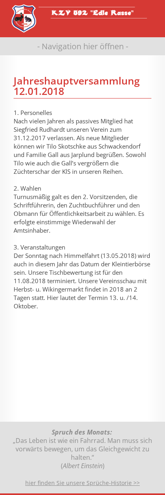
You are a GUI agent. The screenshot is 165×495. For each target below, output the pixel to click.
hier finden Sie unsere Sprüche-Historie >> (82, 483)
